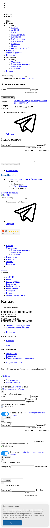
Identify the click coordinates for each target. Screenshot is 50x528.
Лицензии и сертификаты (17, 328)
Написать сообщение (10, 164)
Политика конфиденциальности (20, 358)
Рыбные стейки (18, 39)
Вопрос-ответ (12, 171)
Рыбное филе (17, 41)
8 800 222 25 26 (26, 78)
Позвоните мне (8, 98)
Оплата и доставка (14, 53)
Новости (10, 50)
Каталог (14, 28)
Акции (9, 345)
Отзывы (9, 71)
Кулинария (16, 37)
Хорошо (12, 523)
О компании (11, 248)
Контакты (10, 55)
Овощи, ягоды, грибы (20, 48)
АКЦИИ (15, 30)
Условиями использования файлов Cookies (16, 515)
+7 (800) (24, 179)
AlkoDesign (16, 387)
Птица (14, 46)
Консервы (15, 44)
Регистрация (12, 193)
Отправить (6, 418)
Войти (4, 193)
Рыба (13, 32)
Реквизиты (16, 66)
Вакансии (15, 69)
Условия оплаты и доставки (18, 325)
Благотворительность (20, 64)
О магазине (16, 62)
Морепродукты (18, 34)
